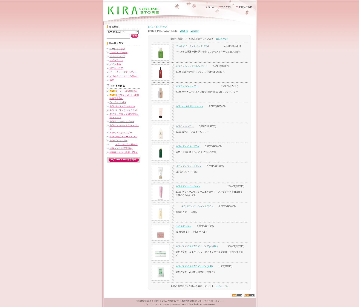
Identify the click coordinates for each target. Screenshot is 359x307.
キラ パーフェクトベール (122, 106)
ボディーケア (116, 68)
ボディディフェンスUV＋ (189, 166)
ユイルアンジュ (183, 226)
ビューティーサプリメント (123, 72)
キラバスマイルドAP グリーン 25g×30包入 (197, 246)
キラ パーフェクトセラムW (123, 110)
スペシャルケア (117, 56)
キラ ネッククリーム (126, 144)
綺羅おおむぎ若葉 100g (121, 148)
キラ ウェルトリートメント (123, 136)
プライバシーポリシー (213, 301)
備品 (112, 80)
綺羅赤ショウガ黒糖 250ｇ (124, 152)
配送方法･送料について (191, 301)
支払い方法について (170, 301)
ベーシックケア (117, 48)
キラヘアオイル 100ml (187, 146)
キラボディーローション (188, 186)
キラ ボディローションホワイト (197, 206)
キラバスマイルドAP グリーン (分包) (194, 266)
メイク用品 (115, 64)
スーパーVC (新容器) (126, 91)
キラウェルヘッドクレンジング (191, 66)
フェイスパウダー (119, 52)
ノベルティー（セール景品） (124, 76)
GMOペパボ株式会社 (190, 304)
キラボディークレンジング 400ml (192, 46)
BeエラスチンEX (118, 102)
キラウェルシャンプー (121, 132)
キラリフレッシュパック (122, 121)
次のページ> (222, 38)
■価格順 (184, 31)
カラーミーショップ (152, 304)
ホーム (150, 27)
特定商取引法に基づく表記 (147, 301)
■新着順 (195, 31)
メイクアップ (116, 60)
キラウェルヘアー (119, 140)
